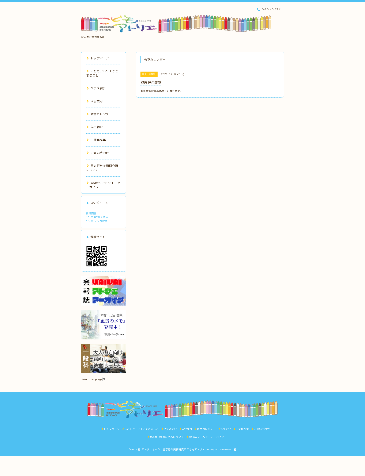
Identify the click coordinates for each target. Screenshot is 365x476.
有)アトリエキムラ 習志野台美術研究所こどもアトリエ (171, 449)
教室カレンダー (101, 114)
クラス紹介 (98, 88)
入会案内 (97, 101)
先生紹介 (97, 127)
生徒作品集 (98, 140)
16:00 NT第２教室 (97, 217)
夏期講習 (91, 213)
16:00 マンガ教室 (97, 221)
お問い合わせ (100, 153)
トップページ (100, 58)
